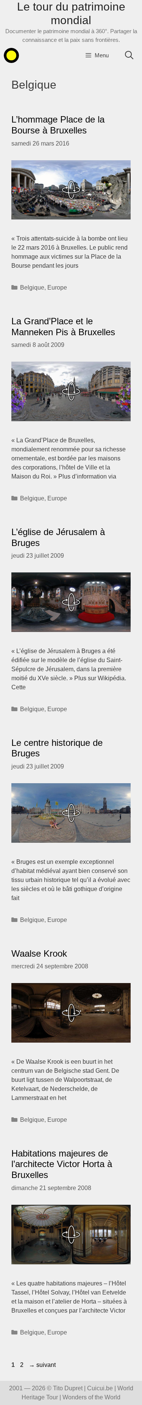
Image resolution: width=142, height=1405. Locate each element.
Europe (57, 287)
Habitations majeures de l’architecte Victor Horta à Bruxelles (61, 1164)
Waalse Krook (39, 953)
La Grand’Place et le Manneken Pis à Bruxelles (63, 326)
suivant (42, 1365)
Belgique (32, 287)
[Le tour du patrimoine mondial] (11, 55)
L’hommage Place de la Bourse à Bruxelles (58, 124)
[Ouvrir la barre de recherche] (129, 55)
